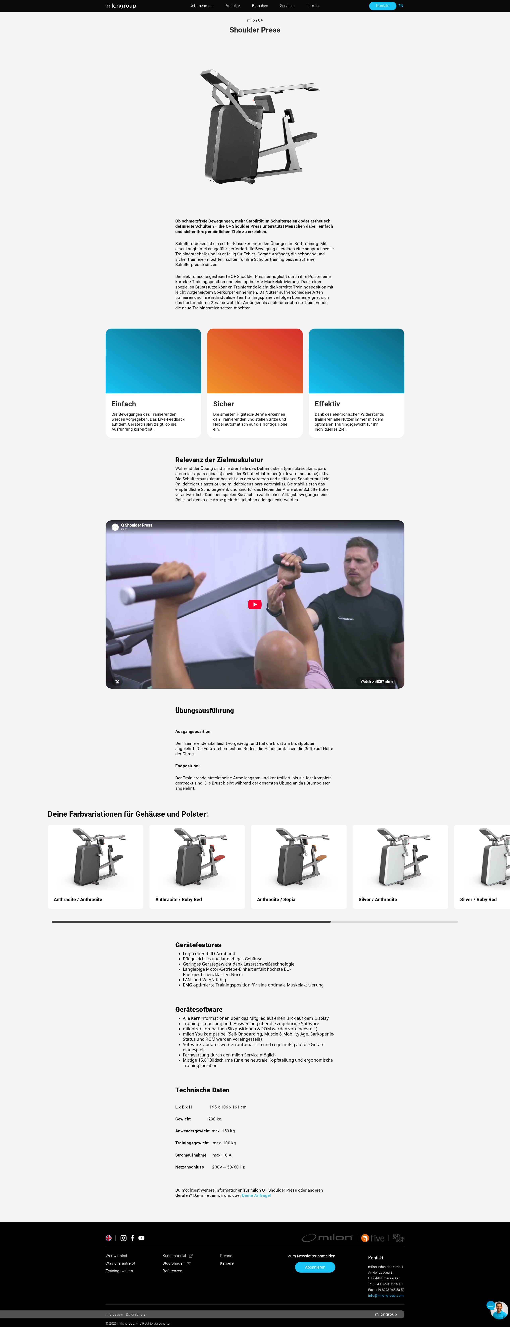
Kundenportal (174, 1255)
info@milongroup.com (386, 1295)
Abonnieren (315, 1267)
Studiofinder (173, 1263)
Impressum (114, 1314)
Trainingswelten (119, 1271)
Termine (314, 6)
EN (400, 6)
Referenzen (172, 1271)
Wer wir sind (116, 1255)
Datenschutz (135, 1314)
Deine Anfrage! (256, 1195)
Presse (226, 1255)
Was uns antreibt (120, 1263)
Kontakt (382, 6)
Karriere (227, 1263)
